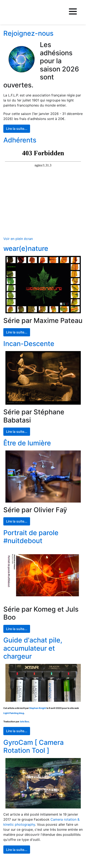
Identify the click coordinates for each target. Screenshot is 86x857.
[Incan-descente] (43, 378)
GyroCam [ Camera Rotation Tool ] (33, 746)
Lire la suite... (16, 128)
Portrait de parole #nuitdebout (30, 537)
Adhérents (19, 140)
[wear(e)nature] (43, 284)
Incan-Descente (28, 344)
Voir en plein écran (18, 239)
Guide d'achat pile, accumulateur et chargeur (32, 648)
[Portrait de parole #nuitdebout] (43, 575)
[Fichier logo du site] (15, 12)
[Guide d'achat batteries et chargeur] (43, 683)
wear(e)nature (25, 248)
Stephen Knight (37, 708)
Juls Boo (24, 721)
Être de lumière (27, 443)
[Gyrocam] (43, 783)
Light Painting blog (13, 713)
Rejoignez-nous (28, 33)
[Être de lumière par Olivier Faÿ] (43, 476)
